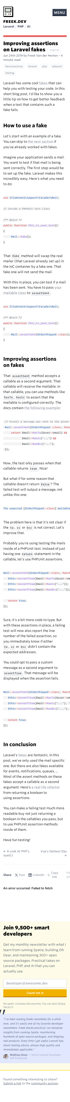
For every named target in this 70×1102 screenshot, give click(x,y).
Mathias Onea (18, 1054)
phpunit (57, 66)
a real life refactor (46, 787)
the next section (40, 142)
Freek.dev (15, 21)
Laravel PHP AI (16, 26)
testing (9, 72)
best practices (14, 66)
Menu (59, 13)
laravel (32, 66)
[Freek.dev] (8, 12)
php (44, 66)
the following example (42, 408)
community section (44, 1083)
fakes (43, 83)
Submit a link (12, 1083)
